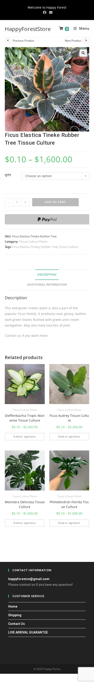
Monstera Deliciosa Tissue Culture (25, 504)
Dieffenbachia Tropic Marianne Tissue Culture (25, 417)
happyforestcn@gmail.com (29, 579)
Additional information (47, 285)
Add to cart (55, 202)
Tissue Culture (68, 247)
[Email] (50, 12)
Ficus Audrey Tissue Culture (69, 417)
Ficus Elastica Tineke (25, 247)
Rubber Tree (49, 247)
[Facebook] (45, 12)
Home (12, 606)
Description (46, 275)
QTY (8, 175)
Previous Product (23, 41)
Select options (24, 436)
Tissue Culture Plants (33, 241)
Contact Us (16, 624)
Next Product (73, 41)
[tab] (47, 275)
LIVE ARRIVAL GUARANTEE (28, 632)
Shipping (14, 615)
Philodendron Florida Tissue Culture (69, 504)
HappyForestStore (28, 29)
